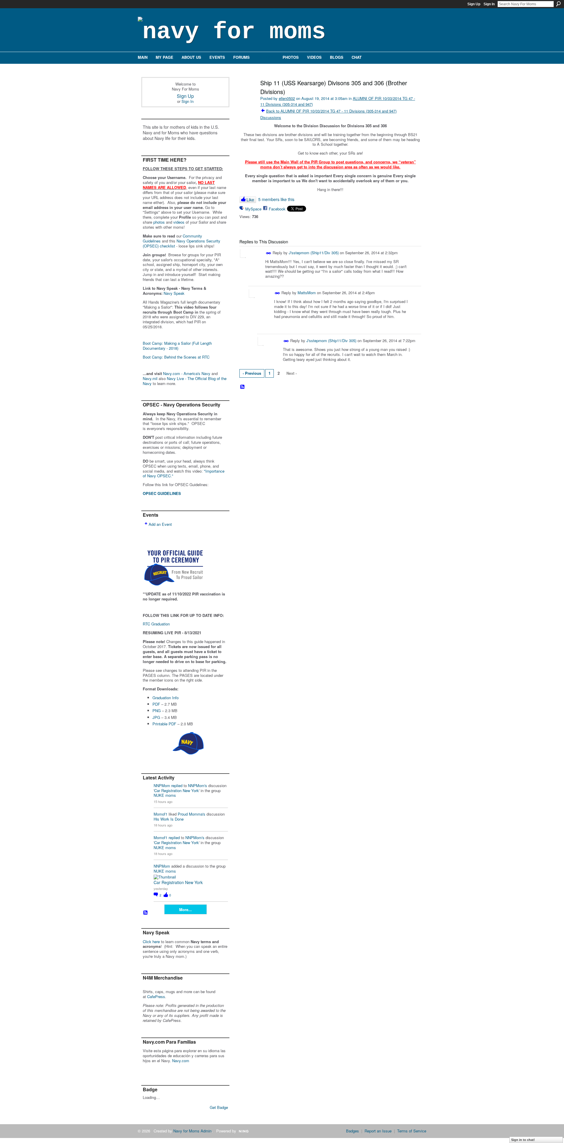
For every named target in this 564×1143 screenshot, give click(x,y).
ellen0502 (287, 98)
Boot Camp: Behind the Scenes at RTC (176, 357)
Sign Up (473, 4)
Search (558, 3)
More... (185, 909)
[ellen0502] (247, 95)
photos (159, 222)
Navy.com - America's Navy (186, 373)
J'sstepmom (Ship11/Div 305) (314, 252)
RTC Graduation (156, 624)
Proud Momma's (191, 814)
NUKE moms (165, 795)
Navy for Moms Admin (192, 1131)
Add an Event (160, 524)
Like (250, 200)
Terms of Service (411, 1131)
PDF (156, 704)
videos (178, 222)
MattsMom (307, 292)
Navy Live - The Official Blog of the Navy (184, 381)
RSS (145, 913)
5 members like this (276, 199)
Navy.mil (150, 378)
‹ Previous (252, 373)
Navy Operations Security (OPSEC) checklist (181, 243)
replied (176, 785)
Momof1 (160, 814)
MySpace (253, 209)
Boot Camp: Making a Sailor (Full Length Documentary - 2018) (177, 345)
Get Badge (219, 1107)
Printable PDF (164, 724)
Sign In (489, 4)
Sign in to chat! (523, 1140)
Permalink (268, 253)
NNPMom (162, 785)
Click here (151, 941)
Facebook (277, 209)
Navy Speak (174, 293)
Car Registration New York (176, 790)
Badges (352, 1131)
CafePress (156, 996)
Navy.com (180, 1060)
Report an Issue (378, 1131)
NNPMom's (197, 785)
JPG (156, 717)
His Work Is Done (169, 819)
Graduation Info (165, 697)
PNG (156, 710)
